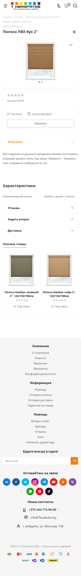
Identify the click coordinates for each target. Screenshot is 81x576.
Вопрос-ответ (40, 421)
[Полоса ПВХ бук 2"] (40, 61)
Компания (40, 346)
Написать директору (40, 442)
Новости (40, 358)
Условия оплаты (40, 395)
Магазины (41, 368)
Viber (72, 482)
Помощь (40, 389)
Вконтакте (6, 482)
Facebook (16, 482)
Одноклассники (63, 482)
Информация (40, 383)
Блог (40, 437)
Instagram (35, 482)
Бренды (40, 426)
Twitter (25, 482)
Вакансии (40, 363)
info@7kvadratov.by (44, 517)
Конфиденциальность (40, 374)
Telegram (44, 482)
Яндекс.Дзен (39, 491)
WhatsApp (30, 491)
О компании (40, 353)
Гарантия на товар (40, 405)
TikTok (49, 491)
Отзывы (40, 431)
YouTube (53, 482)
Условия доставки (40, 400)
